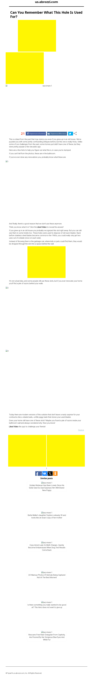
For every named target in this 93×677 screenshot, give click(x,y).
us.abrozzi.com (46, 2)
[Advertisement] (37, 36)
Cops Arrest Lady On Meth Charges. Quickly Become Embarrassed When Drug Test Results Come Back (46, 547)
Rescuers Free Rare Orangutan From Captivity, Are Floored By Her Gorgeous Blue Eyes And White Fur (46, 637)
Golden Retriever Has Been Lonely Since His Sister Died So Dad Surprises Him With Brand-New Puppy (47, 487)
